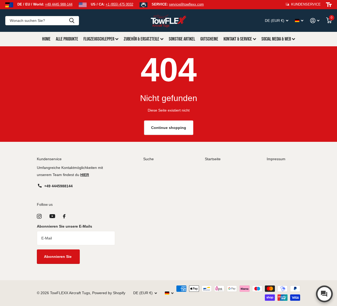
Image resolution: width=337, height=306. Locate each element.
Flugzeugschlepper (98, 39)
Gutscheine (209, 39)
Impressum (276, 159)
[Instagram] (39, 216)
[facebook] (64, 216)
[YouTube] (52, 216)
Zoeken (72, 20)
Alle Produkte (67, 39)
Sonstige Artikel (182, 39)
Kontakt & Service (238, 39)
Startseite (213, 159)
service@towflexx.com (186, 4)
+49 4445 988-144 (58, 4)
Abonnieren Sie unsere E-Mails (64, 226)
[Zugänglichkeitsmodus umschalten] (329, 4)
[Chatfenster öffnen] (324, 293)
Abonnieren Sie (58, 256)
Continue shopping (168, 128)
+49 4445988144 (58, 186)
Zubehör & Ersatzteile (141, 39)
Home (46, 39)
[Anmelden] (315, 21)
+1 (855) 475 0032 (119, 4)
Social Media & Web (276, 39)
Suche (148, 159)
